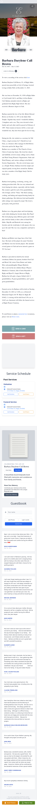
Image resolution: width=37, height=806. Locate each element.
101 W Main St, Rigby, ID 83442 (16, 391)
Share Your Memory (11, 494)
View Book (8, 470)
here (28, 77)
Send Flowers (26, 394)
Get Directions (10, 394)
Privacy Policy (13, 798)
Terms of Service (23, 798)
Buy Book (18, 470)
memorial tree (22, 314)
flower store (15, 317)
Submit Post (18, 524)
